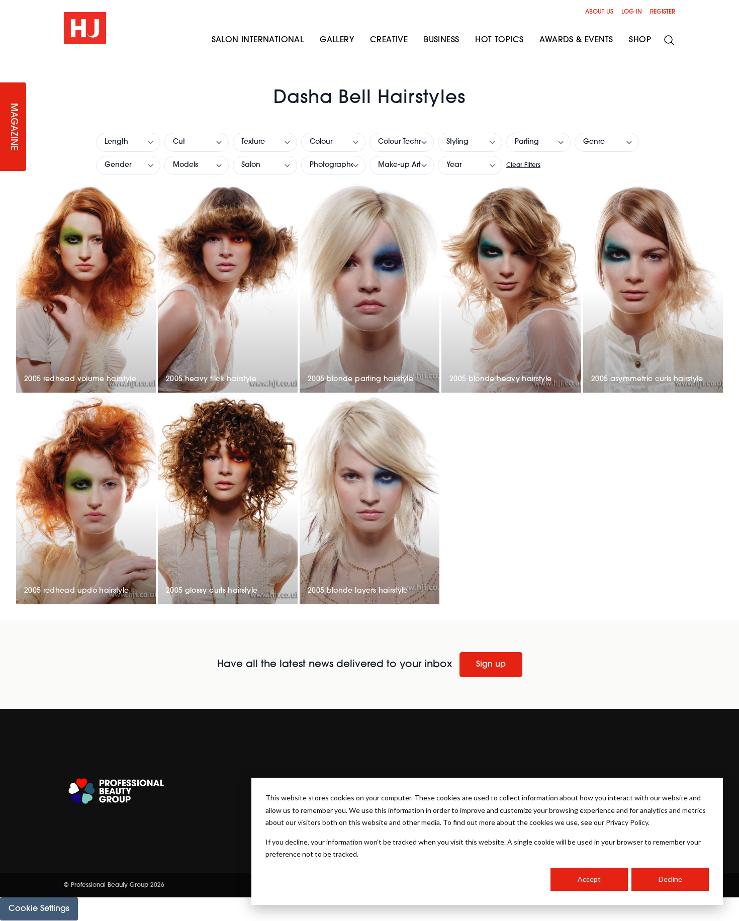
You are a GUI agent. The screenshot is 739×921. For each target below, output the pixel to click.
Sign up (491, 665)
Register (662, 12)
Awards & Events (576, 40)
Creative (389, 40)
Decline (670, 879)
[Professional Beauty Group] (116, 791)
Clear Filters (523, 165)
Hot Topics (499, 40)
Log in (631, 12)
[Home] (85, 28)
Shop (640, 40)
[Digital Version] (8, 62)
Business (441, 40)
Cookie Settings (39, 909)
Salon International (258, 40)
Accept (589, 879)
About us (599, 12)
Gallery (337, 40)
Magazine (13, 127)
